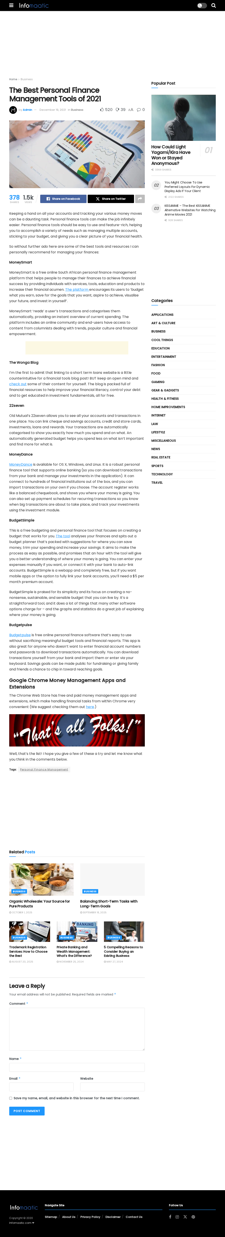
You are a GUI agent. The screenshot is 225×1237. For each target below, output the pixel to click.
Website (86, 1078)
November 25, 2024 (71, 961)
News (155, 449)
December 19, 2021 (53, 110)
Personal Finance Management (44, 769)
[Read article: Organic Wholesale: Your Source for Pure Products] (41, 879)
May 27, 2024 (114, 961)
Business (27, 79)
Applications (162, 314)
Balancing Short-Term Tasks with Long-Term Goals (108, 904)
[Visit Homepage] (33, 5)
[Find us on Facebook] (170, 1217)
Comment (18, 1003)
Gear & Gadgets (165, 390)
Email (15, 1078)
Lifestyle (158, 432)
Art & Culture (163, 323)
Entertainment (163, 356)
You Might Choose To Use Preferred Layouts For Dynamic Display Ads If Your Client (187, 186)
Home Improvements (168, 407)
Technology (162, 474)
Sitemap (51, 1217)
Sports (157, 466)
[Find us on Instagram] (177, 1217)
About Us (68, 1217)
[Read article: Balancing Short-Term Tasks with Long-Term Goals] (112, 879)
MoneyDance (20, 464)
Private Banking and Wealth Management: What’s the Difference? (74, 951)
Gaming (158, 382)
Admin (27, 110)
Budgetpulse (20, 635)
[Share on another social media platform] (140, 199)
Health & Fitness (165, 398)
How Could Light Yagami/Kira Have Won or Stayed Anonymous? (171, 155)
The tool (63, 536)
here (90, 706)
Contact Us (134, 1217)
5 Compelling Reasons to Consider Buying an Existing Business (123, 951)
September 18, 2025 (94, 912)
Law (154, 424)
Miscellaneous (163, 440)
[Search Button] (213, 5)
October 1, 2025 (21, 912)
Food (155, 373)
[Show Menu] (11, 5)
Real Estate (160, 457)
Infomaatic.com (20, 1223)
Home (13, 79)
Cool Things (162, 340)
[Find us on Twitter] (185, 1217)
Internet (158, 415)
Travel (157, 482)
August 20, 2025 (22, 961)
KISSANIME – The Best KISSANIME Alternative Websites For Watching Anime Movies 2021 (190, 209)
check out (18, 384)
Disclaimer (113, 1217)
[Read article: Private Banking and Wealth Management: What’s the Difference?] (77, 931)
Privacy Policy (90, 1217)
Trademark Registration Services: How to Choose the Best (28, 951)
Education (160, 348)
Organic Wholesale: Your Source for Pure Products (39, 904)
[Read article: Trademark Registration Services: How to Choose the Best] (29, 931)
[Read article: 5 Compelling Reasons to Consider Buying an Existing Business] (124, 931)
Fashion (158, 365)
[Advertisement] (112, 42)
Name (15, 1059)
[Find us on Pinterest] (193, 1217)
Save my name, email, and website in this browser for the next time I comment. (77, 1098)
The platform (77, 289)
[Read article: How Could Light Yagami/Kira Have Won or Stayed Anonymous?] (183, 118)
